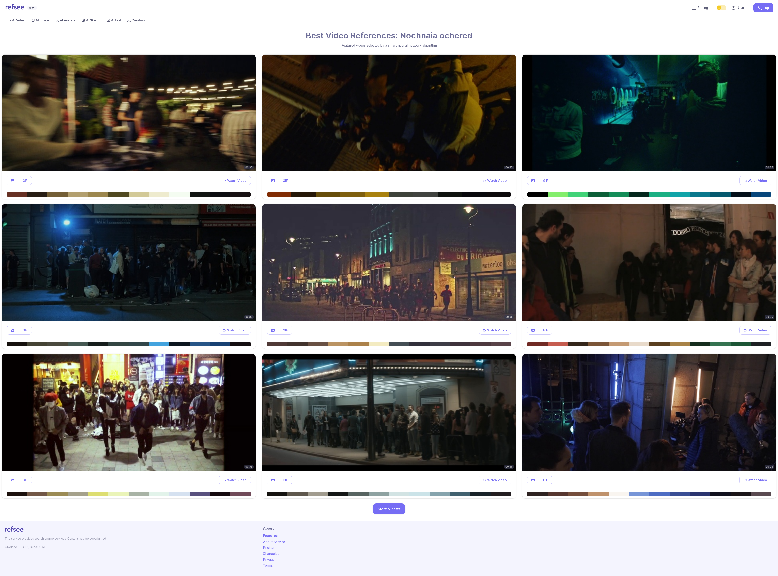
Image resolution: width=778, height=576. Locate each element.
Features (270, 536)
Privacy (269, 560)
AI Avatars (67, 20)
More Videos (389, 509)
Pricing (703, 8)
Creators (138, 20)
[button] (12, 180)
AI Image (42, 20)
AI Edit (116, 20)
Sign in (739, 7)
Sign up (763, 8)
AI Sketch (93, 20)
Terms (268, 565)
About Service (274, 542)
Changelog (271, 553)
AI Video (18, 20)
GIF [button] (25, 180)
